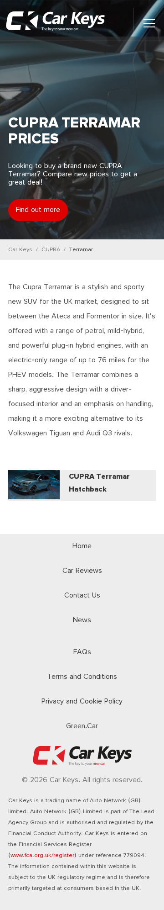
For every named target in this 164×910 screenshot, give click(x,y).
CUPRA (50, 249)
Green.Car (82, 726)
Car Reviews (82, 570)
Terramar (81, 249)
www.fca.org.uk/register (42, 855)
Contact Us (82, 595)
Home (82, 546)
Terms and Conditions (82, 676)
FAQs (82, 652)
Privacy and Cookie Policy (82, 701)
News (82, 620)
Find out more (38, 210)
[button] (149, 23)
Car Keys (20, 249)
